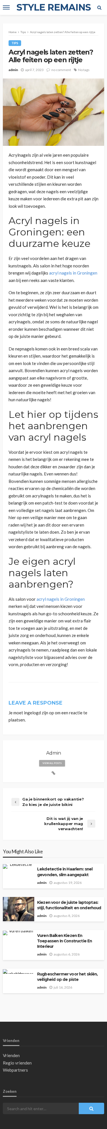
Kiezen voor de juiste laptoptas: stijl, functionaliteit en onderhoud (69, 905)
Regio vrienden (17, 1062)
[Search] (99, 7)
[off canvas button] (6, 7)
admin (13, 70)
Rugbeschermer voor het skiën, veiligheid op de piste (67, 977)
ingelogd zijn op (39, 712)
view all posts (52, 763)
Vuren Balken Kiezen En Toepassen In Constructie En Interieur (64, 941)
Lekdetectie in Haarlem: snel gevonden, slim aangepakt (64, 872)
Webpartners (15, 1069)
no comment (61, 70)
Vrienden (11, 1055)
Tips (14, 43)
